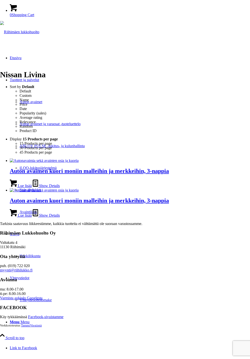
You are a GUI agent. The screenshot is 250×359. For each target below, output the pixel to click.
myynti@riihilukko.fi (16, 270)
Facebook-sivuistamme (45, 317)
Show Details (49, 186)
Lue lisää (24, 186)
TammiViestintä (31, 325)
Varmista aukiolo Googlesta (21, 298)
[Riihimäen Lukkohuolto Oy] (19, 32)
